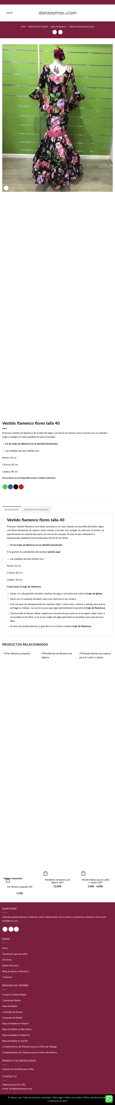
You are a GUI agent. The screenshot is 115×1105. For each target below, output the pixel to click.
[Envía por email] (15, 486)
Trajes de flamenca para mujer (81, 27)
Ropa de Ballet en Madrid (15, 1023)
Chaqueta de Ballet (12, 1018)
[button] (7, 13)
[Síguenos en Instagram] (5, 929)
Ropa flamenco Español (38, 27)
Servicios (7, 960)
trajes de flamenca (58, 27)
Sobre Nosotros (10, 965)
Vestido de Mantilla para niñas (18, 1069)
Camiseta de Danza (12, 1012)
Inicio (23, 27)
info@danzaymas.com (20, 1088)
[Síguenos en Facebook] (11, 929)
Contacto (7, 977)
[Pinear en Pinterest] (21, 486)
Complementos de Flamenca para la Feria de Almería (29, 1052)
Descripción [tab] (12, 510)
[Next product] (54, 32)
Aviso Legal (58, 1097)
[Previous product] (60, 32)
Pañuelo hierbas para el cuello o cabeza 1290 (95, 881)
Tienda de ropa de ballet (14, 954)
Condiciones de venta (57, 1101)
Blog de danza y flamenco (15, 971)
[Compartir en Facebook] (10, 486)
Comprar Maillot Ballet (14, 994)
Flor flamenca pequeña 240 (19, 887)
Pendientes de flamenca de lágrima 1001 (57, 881)
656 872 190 (18, 1085)
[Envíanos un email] (16, 929)
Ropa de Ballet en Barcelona (16, 1029)
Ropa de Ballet (9, 1006)
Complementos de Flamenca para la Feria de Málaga (29, 1046)
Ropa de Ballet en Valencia (16, 1035)
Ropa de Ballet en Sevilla (15, 1041)
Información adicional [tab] (36, 510)
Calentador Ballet (11, 1000)
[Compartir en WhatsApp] (5, 486)
